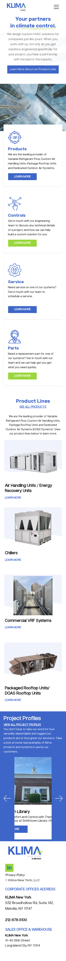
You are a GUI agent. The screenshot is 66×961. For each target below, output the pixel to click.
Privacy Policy (15, 875)
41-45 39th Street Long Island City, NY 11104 (22, 940)
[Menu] (56, 7)
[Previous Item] (7, 798)
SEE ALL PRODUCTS (32, 406)
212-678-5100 (16, 920)
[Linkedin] (9, 867)
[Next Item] (59, 798)
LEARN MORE (13, 497)
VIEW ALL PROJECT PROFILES (22, 724)
